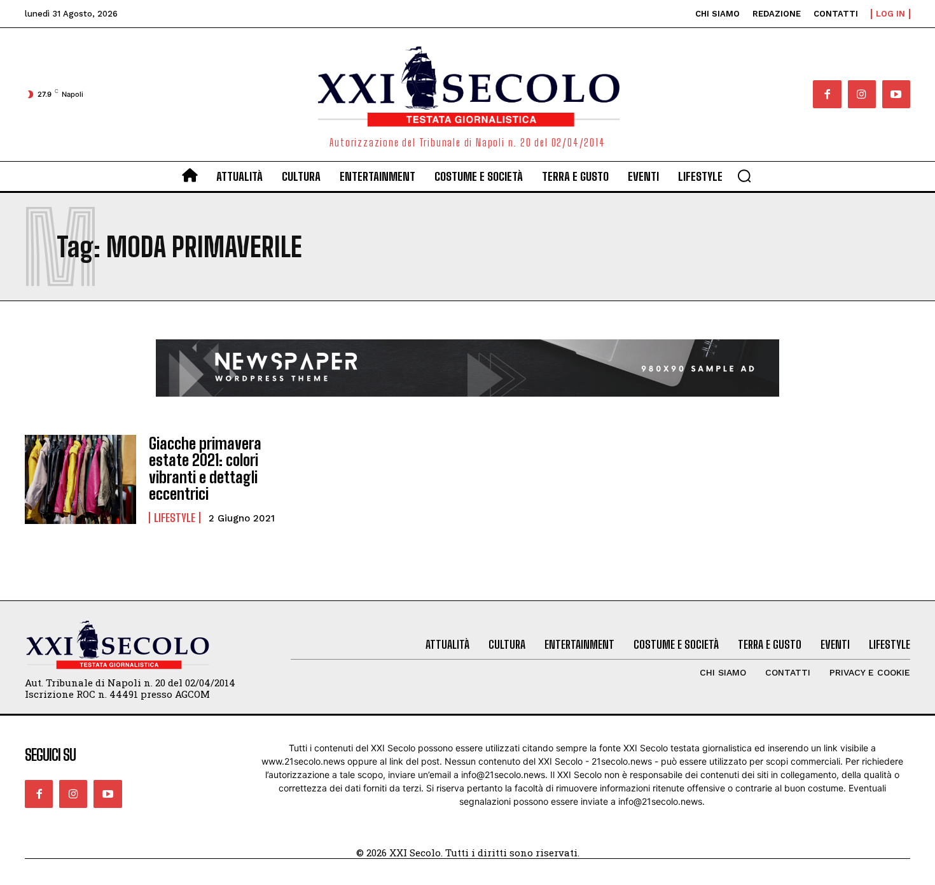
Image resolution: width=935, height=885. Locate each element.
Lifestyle (174, 517)
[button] (744, 175)
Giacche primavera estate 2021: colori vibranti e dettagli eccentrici (205, 468)
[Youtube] (896, 94)
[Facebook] (827, 94)
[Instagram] (862, 94)
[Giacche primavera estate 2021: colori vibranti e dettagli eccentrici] (80, 479)
